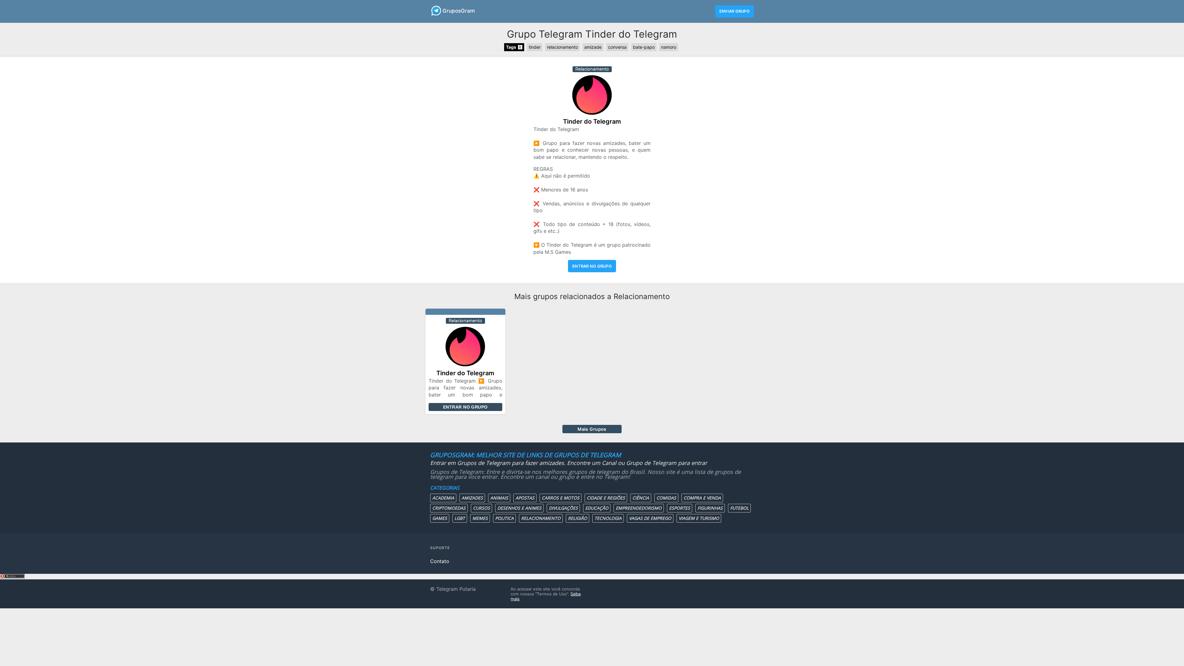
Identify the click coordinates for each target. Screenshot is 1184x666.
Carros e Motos (560, 498)
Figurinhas (710, 508)
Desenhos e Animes (519, 508)
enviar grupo (734, 11)
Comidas (666, 498)
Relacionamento (541, 518)
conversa (617, 47)
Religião (577, 518)
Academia (443, 498)
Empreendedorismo (639, 508)
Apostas (525, 498)
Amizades (472, 498)
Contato (439, 561)
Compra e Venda (702, 498)
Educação (596, 508)
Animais (499, 498)
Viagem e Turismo (699, 518)
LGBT (459, 518)
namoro (668, 47)
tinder (535, 47)
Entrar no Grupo (465, 407)
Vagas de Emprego (650, 518)
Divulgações (563, 508)
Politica (504, 518)
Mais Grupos (592, 429)
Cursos (481, 508)
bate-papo (644, 47)
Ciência (640, 498)
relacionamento (562, 47)
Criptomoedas (449, 508)
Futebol (739, 508)
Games (439, 518)
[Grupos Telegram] (435, 10)
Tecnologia (608, 518)
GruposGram (458, 11)
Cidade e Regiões (606, 498)
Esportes (679, 508)
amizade (593, 47)
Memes (480, 518)
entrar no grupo (592, 266)
